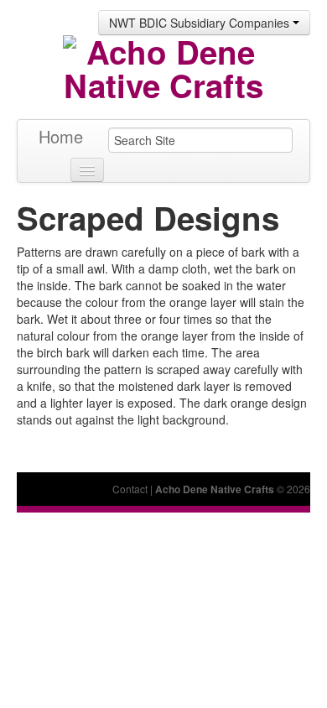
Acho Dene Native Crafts (214, 489)
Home (61, 136)
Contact (130, 489)
